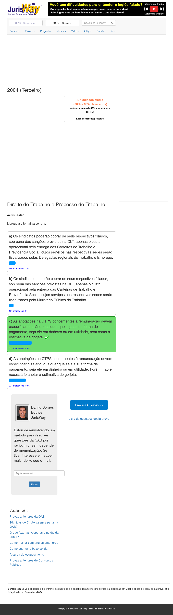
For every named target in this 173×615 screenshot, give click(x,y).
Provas (29, 31)
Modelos (61, 31)
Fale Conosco (63, 23)
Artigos (87, 31)
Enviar (34, 484)
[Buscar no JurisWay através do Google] (112, 23)
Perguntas (45, 31)
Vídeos (75, 31)
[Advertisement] (86, 60)
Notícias (101, 31)
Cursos (14, 31)
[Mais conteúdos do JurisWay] (113, 31)
